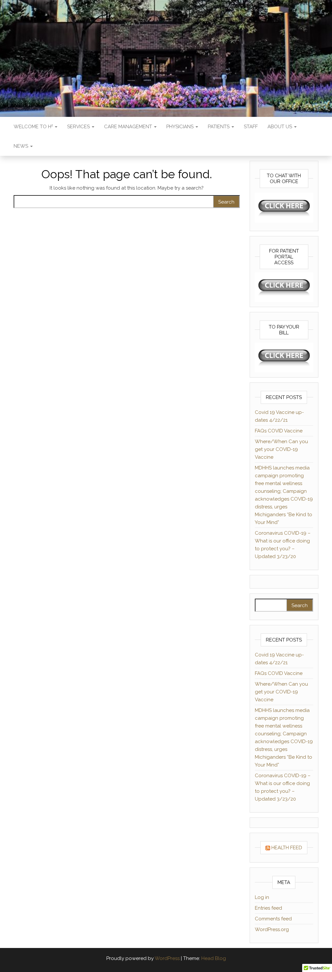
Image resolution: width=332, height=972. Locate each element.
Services (79, 127)
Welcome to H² (34, 127)
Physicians (180, 127)
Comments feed (273, 919)
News (22, 146)
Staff (251, 127)
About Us (280, 127)
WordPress (167, 958)
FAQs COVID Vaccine (278, 431)
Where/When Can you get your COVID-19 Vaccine (281, 449)
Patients (219, 127)
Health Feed (286, 848)
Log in (262, 897)
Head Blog (213, 958)
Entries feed (268, 908)
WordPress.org (272, 929)
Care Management (128, 127)
